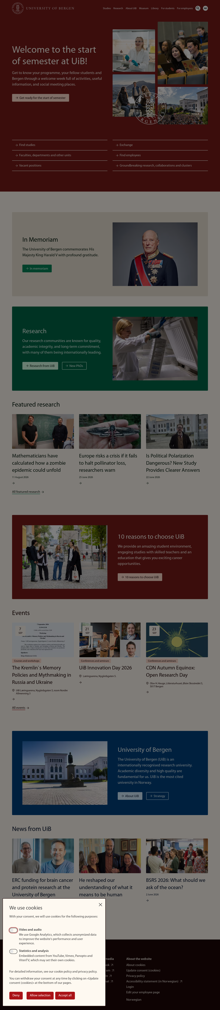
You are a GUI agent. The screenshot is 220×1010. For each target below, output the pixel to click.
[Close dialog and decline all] (100, 903)
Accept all (65, 995)
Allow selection (40, 995)
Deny (16, 995)
